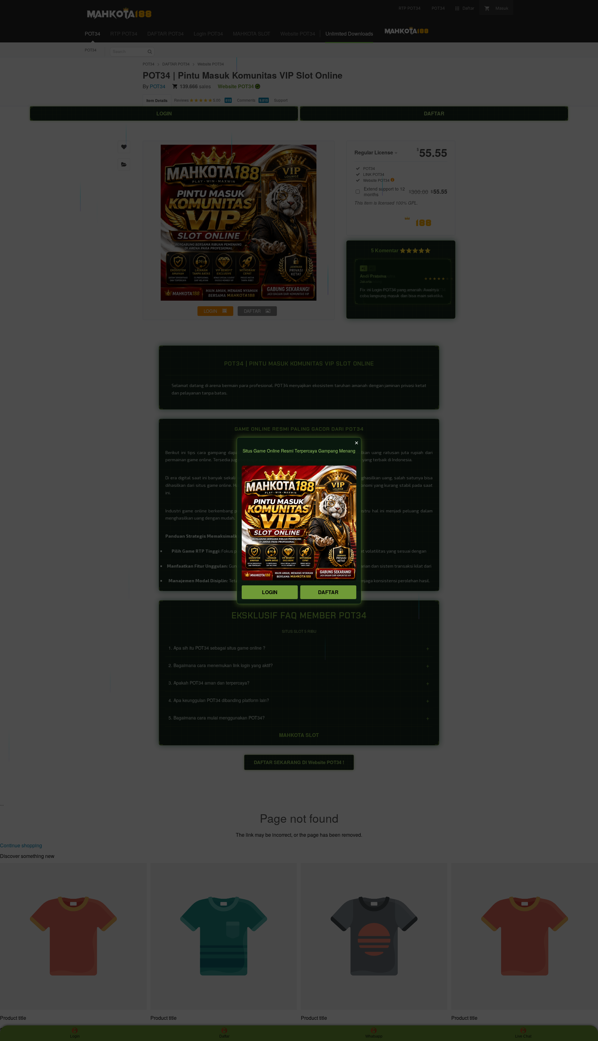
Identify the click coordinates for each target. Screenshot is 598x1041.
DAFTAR (328, 592)
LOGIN (270, 592)
